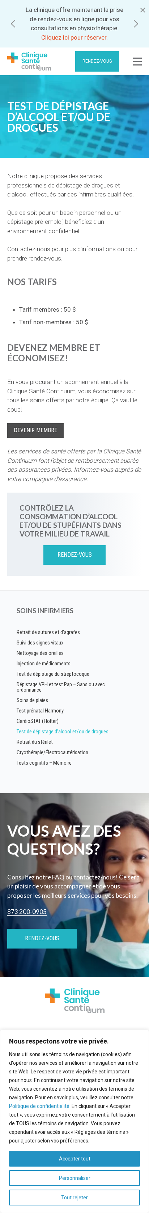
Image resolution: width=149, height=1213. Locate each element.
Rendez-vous (97, 61)
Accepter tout (74, 1159)
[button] (13, 24)
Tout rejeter (74, 1197)
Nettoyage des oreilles (40, 653)
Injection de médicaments (44, 663)
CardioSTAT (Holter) (38, 721)
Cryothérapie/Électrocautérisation (52, 752)
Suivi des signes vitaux (40, 642)
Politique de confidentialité (39, 1106)
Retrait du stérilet (35, 742)
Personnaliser (74, 1178)
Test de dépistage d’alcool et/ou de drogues (62, 731)
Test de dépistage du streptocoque (53, 674)
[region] (74, 1121)
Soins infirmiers (45, 611)
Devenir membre (35, 430)
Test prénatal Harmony (40, 710)
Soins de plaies (32, 700)
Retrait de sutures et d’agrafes (48, 632)
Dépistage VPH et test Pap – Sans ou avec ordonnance (61, 687)
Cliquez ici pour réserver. (74, 37)
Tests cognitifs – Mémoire (44, 763)
